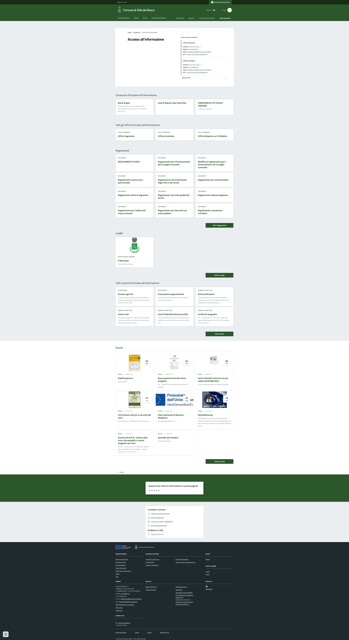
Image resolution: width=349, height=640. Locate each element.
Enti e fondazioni (121, 565)
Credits (149, 632)
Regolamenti (122, 158)
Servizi (145, 18)
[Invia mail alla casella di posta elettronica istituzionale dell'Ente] (131, 598)
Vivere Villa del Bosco (159, 18)
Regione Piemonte (122, 2)
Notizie (120, 374)
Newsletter (209, 589)
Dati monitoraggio (121, 632)
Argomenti (136, 32)
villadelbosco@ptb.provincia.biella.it (199, 52)
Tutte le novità (219, 461)
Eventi (207, 574)
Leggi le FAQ (179, 597)
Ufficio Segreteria (189, 42)
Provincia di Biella (151, 590)
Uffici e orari (119, 608)
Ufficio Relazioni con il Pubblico (125, 605)
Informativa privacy (181, 587)
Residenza (191, 18)
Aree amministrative (122, 559)
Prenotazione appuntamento (184, 602)
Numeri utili (119, 610)
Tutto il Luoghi (219, 275)
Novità (136, 18)
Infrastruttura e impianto (126, 257)
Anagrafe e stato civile (205, 290)
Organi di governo (121, 568)
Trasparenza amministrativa (207, 18)
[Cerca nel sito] (229, 10)
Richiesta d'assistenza (182, 604)
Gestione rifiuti (180, 18)
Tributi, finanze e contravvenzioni (185, 562)
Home (129, 32)
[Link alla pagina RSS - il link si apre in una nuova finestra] (214, 10)
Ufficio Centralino (189, 60)
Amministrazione (124, 18)
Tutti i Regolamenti (219, 225)
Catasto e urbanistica (152, 565)
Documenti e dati (121, 562)
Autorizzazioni (122, 290)
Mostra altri (186, 77)
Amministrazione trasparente (184, 595)
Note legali (179, 590)
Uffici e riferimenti (124, 132)
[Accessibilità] (5, 634)
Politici (118, 574)
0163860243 (125, 594)
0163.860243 (193, 49)
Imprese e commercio (182, 559)
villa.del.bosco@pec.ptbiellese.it (197, 54)
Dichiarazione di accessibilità (184, 593)
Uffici (117, 577)
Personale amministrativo (123, 571)
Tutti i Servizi (219, 334)
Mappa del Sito (164, 632)
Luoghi (208, 571)
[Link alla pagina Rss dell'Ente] (207, 586)
